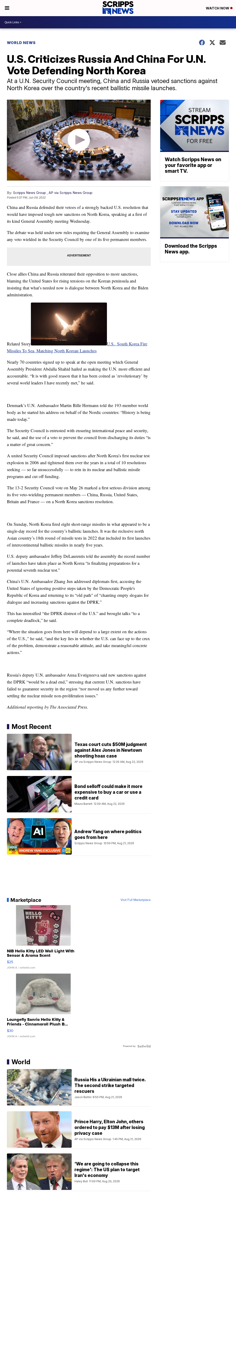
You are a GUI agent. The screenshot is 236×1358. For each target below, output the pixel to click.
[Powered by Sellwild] (144, 1046)
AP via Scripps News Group (70, 192)
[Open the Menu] (7, 8)
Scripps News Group (29, 192)
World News (21, 42)
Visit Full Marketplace (136, 900)
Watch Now (218, 8)
